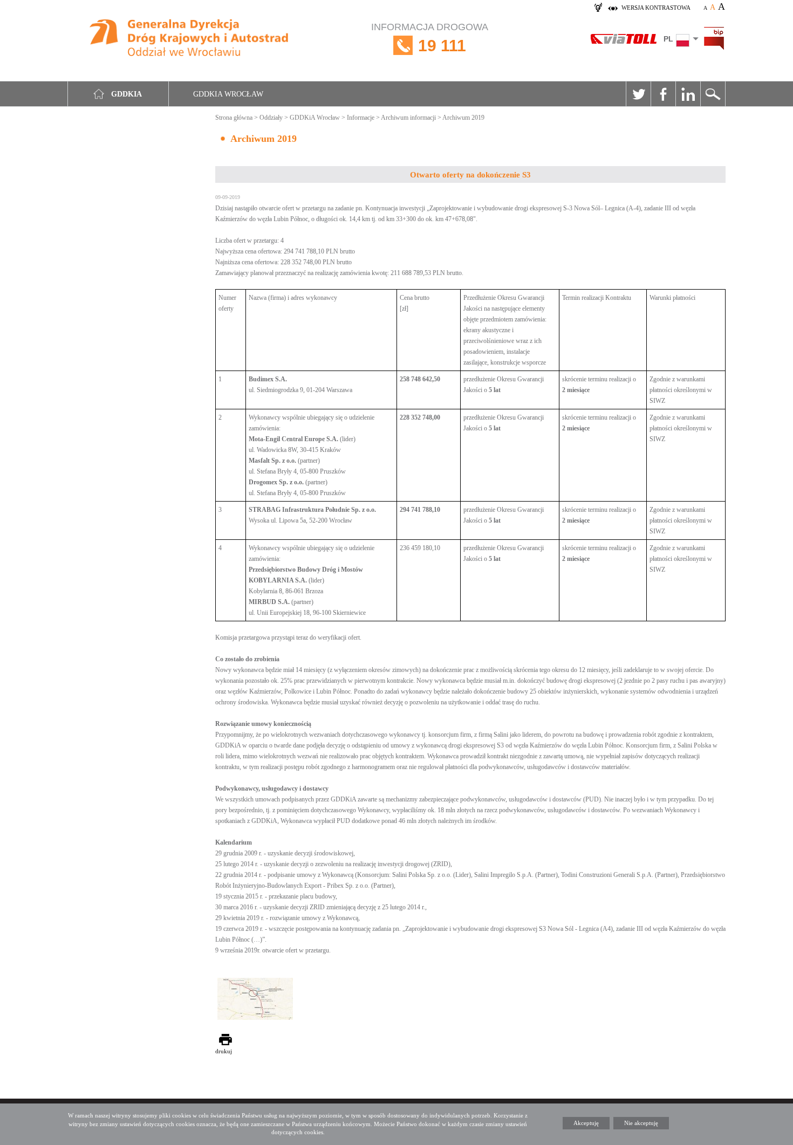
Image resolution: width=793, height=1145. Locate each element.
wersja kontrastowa (656, 7)
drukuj (223, 1051)
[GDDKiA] (189, 39)
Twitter (638, 93)
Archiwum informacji (408, 117)
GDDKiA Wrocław (315, 117)
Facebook (663, 93)
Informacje (360, 117)
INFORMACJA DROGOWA (429, 38)
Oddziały (271, 117)
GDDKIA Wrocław (228, 94)
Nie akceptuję (641, 1123)
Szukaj (712, 93)
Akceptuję (586, 1123)
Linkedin (687, 93)
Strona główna (233, 117)
